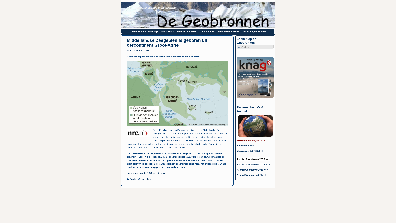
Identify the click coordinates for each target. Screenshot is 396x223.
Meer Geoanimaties (228, 31)
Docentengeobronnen (254, 31)
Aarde (133, 179)
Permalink (145, 179)
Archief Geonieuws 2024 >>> (253, 164)
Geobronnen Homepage (145, 31)
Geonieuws (167, 31)
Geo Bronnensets (186, 31)
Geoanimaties (207, 31)
